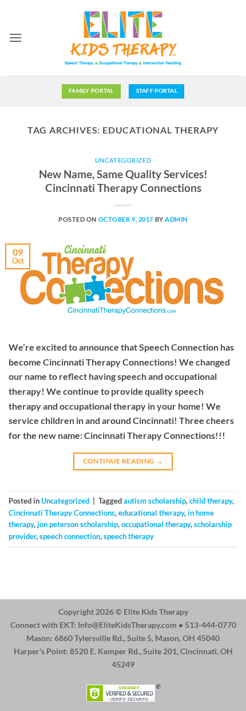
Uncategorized (123, 160)
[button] (15, 37)
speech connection (69, 536)
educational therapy (151, 512)
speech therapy (129, 536)
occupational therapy (156, 524)
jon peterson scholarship (77, 524)
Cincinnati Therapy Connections (62, 512)
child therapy (210, 500)
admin (176, 219)
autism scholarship (155, 500)
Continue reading (123, 461)
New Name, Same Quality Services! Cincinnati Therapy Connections (123, 181)
